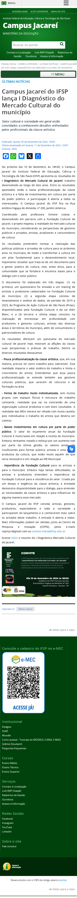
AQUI (14, 538)
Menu (59, 74)
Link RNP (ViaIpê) (44, 52)
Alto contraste (39, 11)
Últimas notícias (49, 64)
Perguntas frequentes (14, 748)
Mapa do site (58, 11)
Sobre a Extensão (28, 64)
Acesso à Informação (51, 56)
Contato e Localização (19, 52)
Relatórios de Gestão (13, 795)
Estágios (6, 726)
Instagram (7, 823)
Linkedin (7, 831)
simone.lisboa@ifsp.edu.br (49, 531)
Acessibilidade (20, 11)
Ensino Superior (11, 771)
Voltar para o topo (63, 630)
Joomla (63, 880)
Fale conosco (9, 846)
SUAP (5, 731)
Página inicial (8, 64)
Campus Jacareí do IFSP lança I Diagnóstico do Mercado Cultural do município (35, 102)
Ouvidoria (30, 56)
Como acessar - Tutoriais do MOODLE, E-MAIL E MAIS (31, 739)
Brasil (12, 3)
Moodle (6, 735)
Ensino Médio (9, 763)
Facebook (7, 818)
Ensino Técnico (10, 767)
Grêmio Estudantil (12, 744)
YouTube (7, 827)
